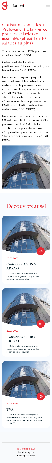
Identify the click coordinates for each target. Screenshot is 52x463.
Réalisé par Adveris (26, 455)
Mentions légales (26, 452)
